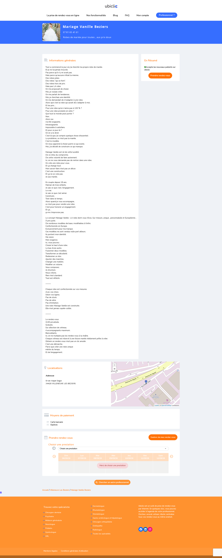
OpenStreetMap (166, 405)
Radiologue (97, 530)
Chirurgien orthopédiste (102, 522)
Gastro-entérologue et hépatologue (107, 518)
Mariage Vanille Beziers (81, 490)
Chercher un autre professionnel (114, 482)
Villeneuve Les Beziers (59, 490)
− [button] (114, 368)
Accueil (45, 490)
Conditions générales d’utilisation (74, 551)
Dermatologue (98, 506)
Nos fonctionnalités (96, 15)
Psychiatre (49, 516)
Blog (115, 15)
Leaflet (157, 405)
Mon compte (143, 15)
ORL (47, 536)
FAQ (127, 15)
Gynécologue (50, 532)
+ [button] (114, 365)
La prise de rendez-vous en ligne (63, 15)
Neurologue (50, 524)
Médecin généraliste (53, 520)
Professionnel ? (166, 15)
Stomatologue (98, 514)
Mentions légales (51, 551)
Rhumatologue (99, 510)
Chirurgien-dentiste (53, 512)
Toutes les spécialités (101, 534)
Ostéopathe (97, 526)
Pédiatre (48, 528)
